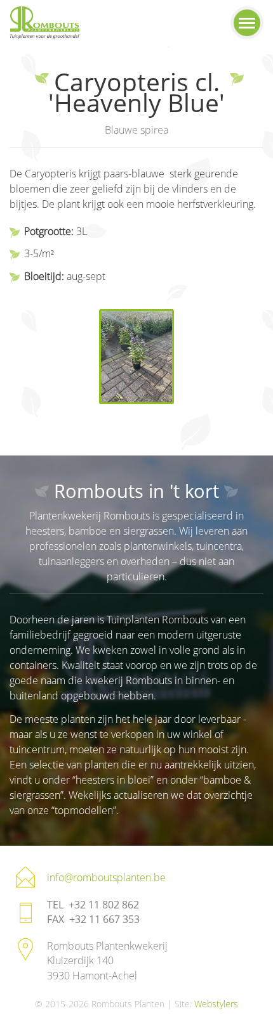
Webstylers (216, 1004)
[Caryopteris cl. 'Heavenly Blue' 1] (136, 356)
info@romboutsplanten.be (106, 877)
